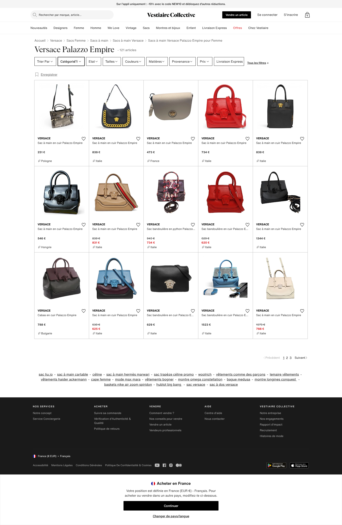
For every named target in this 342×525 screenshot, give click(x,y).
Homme (95, 28)
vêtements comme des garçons (240, 374)
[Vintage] (139, 28)
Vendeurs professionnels (165, 430)
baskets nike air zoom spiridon (128, 384)
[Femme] (87, 28)
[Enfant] (198, 28)
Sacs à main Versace (128, 40)
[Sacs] (152, 28)
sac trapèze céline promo (174, 374)
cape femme (101, 379)
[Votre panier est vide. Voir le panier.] (307, 15)
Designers (60, 28)
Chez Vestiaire (258, 28)
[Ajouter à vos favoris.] (83, 138)
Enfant (191, 28)
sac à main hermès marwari (127, 374)
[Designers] (70, 28)
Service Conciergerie (46, 419)
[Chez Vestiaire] (271, 28)
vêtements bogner (159, 379)
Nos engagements (272, 419)
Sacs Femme (76, 40)
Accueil (40, 40)
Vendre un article (237, 15)
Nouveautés (38, 28)
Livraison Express (214, 28)
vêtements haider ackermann (64, 379)
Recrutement (268, 430)
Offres (237, 28)
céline (97, 374)
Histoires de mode (271, 436)
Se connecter (267, 15)
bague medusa (238, 379)
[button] (307, 15)
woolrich (204, 374)
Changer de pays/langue (171, 516)
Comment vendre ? (161, 413)
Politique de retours (107, 429)
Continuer (171, 505)
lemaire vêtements (284, 374)
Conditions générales (89, 465)
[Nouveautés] (50, 28)
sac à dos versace (224, 384)
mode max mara (128, 379)
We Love (113, 28)
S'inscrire (291, 15)
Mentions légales (61, 465)
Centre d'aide (213, 413)
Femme (79, 28)
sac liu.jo (46, 374)
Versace (56, 40)
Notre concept (42, 413)
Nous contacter (215, 419)
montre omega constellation (200, 379)
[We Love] (122, 28)
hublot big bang (169, 384)
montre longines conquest (276, 379)
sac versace (195, 384)
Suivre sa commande (107, 413)
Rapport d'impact (271, 425)
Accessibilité (40, 465)
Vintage (131, 28)
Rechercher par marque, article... (60, 15)
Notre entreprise (270, 413)
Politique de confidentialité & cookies (128, 465)
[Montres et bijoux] (183, 28)
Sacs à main (99, 40)
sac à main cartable (72, 374)
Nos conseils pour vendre (165, 419)
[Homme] (104, 28)
